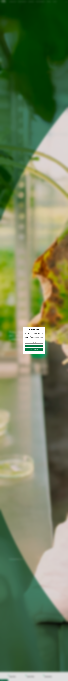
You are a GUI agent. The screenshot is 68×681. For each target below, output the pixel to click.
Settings (34, 342)
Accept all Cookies (34, 349)
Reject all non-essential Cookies (34, 345)
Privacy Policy (34, 352)
